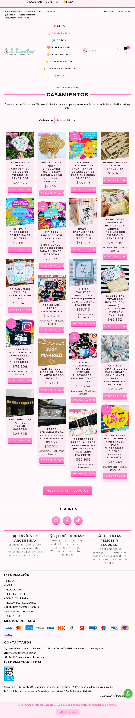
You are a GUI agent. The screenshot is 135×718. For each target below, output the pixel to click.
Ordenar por (46, 120)
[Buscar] (84, 50)
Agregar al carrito (20, 189)
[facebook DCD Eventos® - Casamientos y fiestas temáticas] (67, 520)
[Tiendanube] (115, 697)
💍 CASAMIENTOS (59, 33)
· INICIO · (9, 580)
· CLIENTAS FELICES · (16, 593)
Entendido (68, 711)
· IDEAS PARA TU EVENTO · (20, 611)
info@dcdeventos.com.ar (17, 17)
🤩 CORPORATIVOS (59, 54)
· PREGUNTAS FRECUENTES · (20, 602)
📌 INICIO (59, 26)
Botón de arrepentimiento (79, 691)
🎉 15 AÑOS (59, 40)
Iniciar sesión (123, 11)
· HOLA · (9, 585)
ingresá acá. (57, 691)
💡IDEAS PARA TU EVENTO (59, 68)
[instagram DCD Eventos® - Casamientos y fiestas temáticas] (56, 520)
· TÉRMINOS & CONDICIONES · (22, 607)
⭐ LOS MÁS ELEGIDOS (59, 61)
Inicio (58, 87)
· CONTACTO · (12, 615)
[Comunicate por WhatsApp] (128, 693)
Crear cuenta (109, 11)
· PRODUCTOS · (13, 589)
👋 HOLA (59, 75)
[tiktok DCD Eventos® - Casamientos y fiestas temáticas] (78, 520)
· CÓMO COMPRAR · (16, 598)
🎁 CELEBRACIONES (58, 47)
